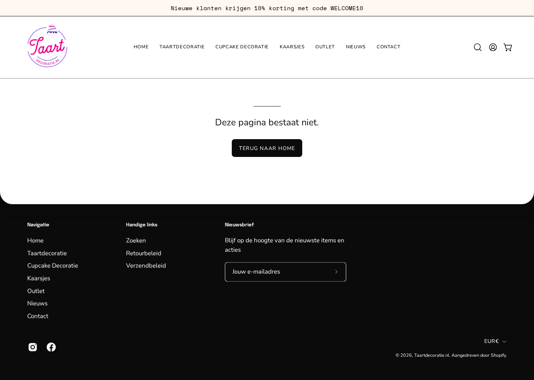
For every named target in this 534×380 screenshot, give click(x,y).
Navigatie (38, 225)
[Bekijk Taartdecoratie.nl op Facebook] (50, 346)
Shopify (498, 355)
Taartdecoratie (47, 253)
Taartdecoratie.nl (431, 355)
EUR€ (491, 341)
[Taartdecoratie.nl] (47, 47)
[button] (477, 47)
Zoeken (136, 240)
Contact (37, 316)
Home (35, 240)
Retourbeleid (143, 253)
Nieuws (37, 303)
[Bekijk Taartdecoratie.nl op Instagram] (31, 346)
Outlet (36, 290)
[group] (267, 8)
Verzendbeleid (146, 265)
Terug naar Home (267, 148)
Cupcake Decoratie (52, 265)
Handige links (141, 225)
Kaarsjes (38, 278)
